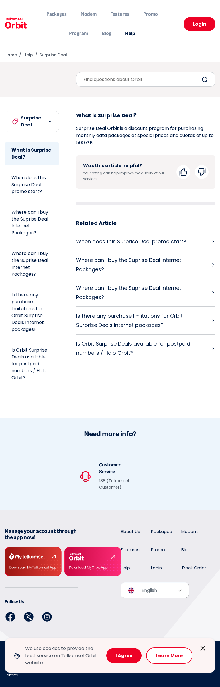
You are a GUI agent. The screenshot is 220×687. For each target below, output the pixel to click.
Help (130, 33)
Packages (56, 14)
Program (78, 33)
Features (119, 14)
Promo (150, 14)
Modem (88, 14)
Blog (106, 33)
